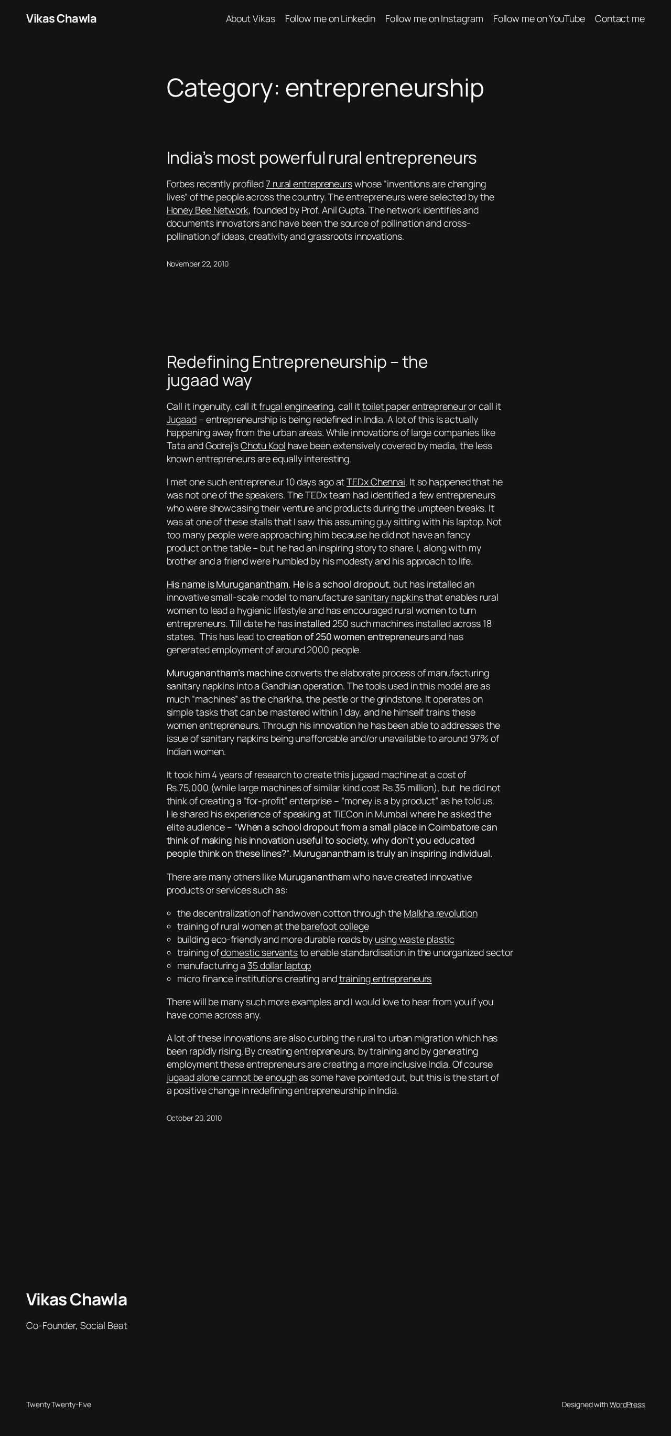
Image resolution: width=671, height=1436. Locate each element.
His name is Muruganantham (228, 584)
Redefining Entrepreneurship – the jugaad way (298, 371)
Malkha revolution (440, 913)
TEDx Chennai (376, 481)
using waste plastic (414, 939)
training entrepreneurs (385, 978)
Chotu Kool (263, 445)
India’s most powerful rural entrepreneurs (322, 157)
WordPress (627, 1404)
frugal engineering (296, 406)
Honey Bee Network (207, 210)
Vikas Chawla (61, 18)
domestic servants (259, 952)
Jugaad (182, 419)
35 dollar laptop (279, 965)
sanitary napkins (389, 597)
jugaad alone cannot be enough (232, 1077)
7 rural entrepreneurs (309, 183)
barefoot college (335, 926)
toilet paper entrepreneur (414, 406)
